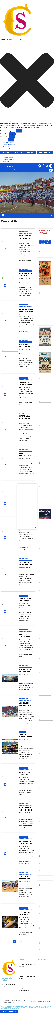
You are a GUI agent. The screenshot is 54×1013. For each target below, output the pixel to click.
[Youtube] (51, 170)
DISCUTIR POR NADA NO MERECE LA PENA (26, 384)
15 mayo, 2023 (24, 846)
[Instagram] (51, 166)
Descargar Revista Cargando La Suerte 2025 (45, 232)
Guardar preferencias (44, 152)
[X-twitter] (47, 166)
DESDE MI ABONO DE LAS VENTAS (25, 233)
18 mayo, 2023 (24, 708)
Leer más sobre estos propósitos (11, 149)
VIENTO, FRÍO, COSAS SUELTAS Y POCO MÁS (26, 774)
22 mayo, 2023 (24, 567)
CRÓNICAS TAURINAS (23, 231)
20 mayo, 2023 (24, 639)
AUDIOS (20, 732)
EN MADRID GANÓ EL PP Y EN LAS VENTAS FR (26, 276)
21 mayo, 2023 (24, 603)
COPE (25, 732)
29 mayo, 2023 (24, 278)
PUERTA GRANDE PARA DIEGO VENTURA (25, 601)
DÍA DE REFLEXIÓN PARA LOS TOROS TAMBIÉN (26, 311)
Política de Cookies (8, 157)
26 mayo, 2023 (24, 387)
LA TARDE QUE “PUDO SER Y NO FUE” (25, 565)
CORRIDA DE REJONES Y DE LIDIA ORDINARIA (25, 879)
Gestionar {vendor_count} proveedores (13, 146)
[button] (27, 80)
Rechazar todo (18, 152)
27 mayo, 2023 (24, 349)
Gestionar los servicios (9, 144)
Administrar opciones (8, 142)
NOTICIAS (21, 413)
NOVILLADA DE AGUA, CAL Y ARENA (25, 238)
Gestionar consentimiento (9, 1011)
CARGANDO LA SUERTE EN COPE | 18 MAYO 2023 (26, 737)
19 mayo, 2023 (24, 674)
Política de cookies (34, 127)
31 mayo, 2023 (24, 240)
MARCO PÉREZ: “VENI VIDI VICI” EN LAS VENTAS (26, 810)
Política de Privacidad (8, 159)
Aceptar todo (6, 152)
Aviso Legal (6, 161)
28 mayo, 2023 (24, 314)
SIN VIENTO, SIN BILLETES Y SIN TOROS (25, 672)
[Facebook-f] (43, 166)
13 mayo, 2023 (24, 917)
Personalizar (30, 152)
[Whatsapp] (39, 166)
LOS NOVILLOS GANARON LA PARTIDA (24, 705)
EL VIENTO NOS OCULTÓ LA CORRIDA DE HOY (25, 914)
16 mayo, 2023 (24, 777)
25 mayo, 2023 (24, 421)
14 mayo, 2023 (24, 881)
